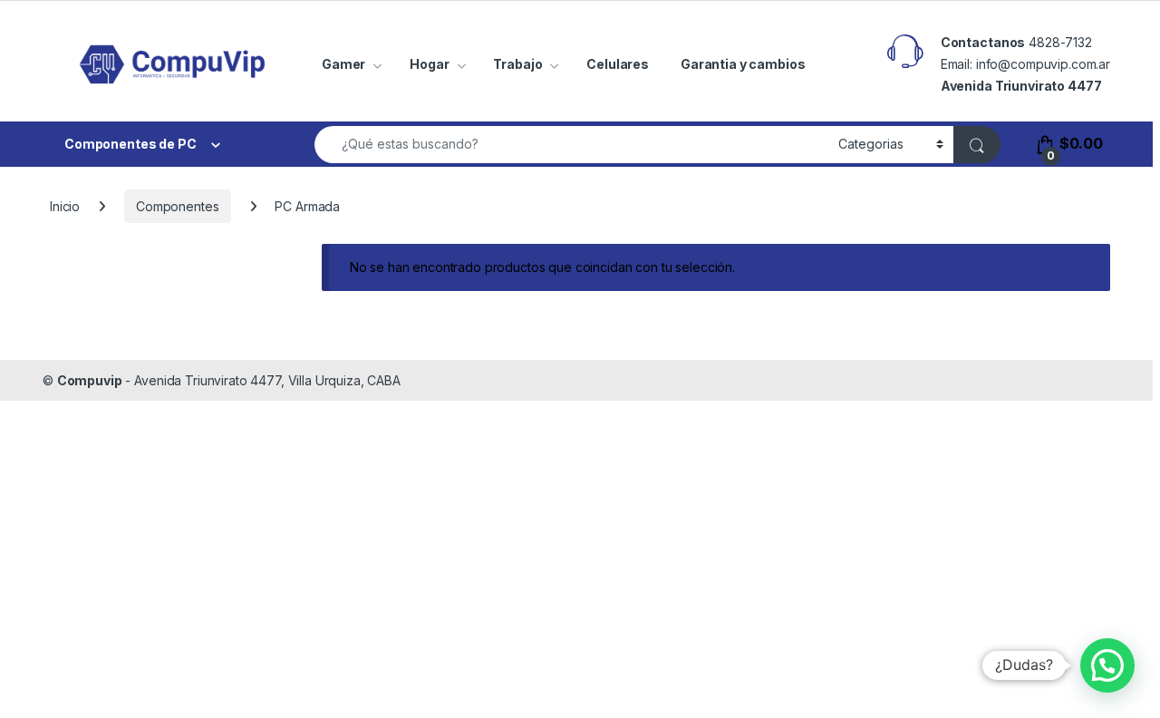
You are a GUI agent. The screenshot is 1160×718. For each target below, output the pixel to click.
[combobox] (571, 144)
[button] (1107, 665)
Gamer (343, 64)
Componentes (177, 206)
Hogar (429, 64)
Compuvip (89, 380)
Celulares (617, 64)
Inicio (65, 206)
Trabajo (517, 64)
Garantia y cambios (743, 64)
